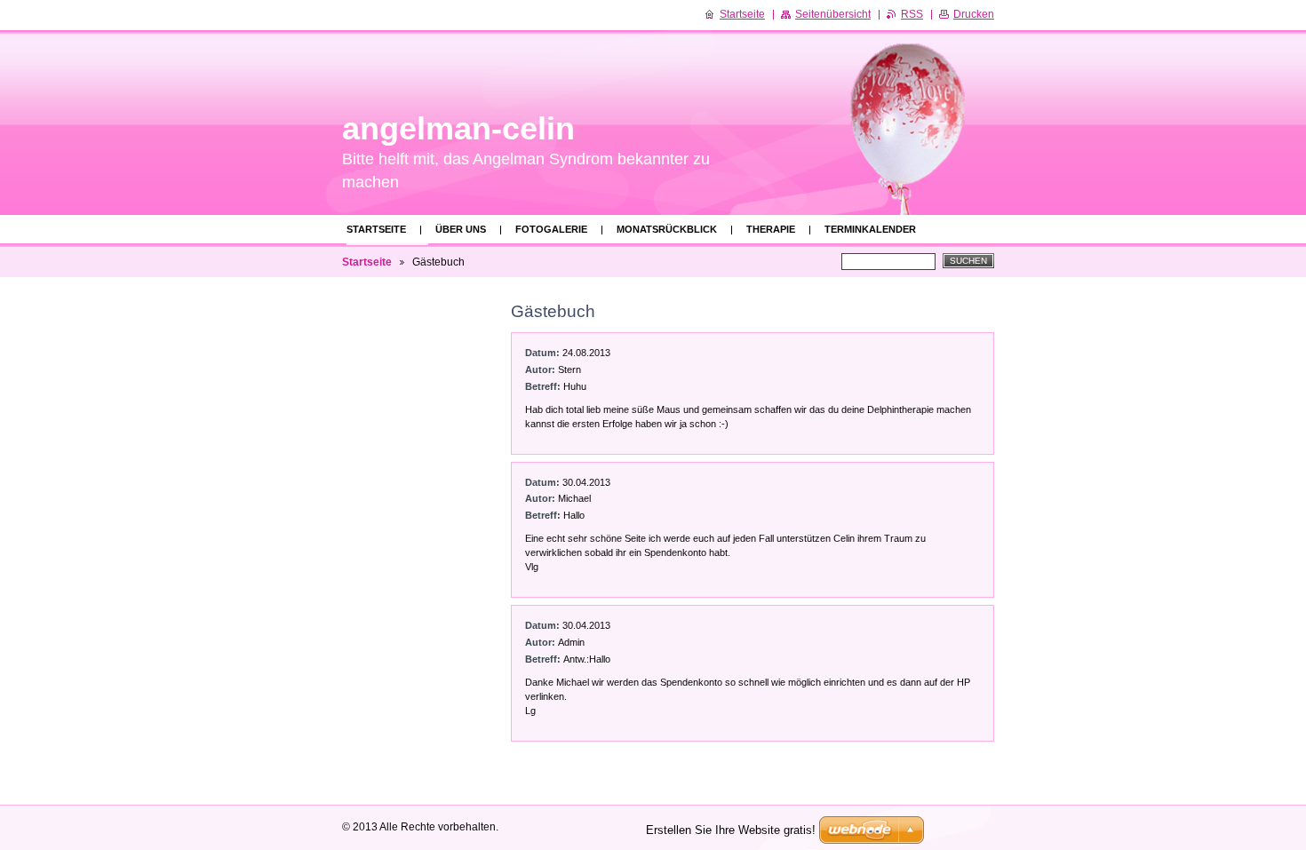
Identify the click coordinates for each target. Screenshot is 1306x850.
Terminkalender (870, 229)
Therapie (770, 229)
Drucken (973, 14)
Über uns (460, 229)
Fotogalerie (551, 229)
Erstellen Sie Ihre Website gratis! (731, 830)
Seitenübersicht (833, 14)
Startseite (376, 229)
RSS (912, 14)
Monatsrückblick (667, 229)
